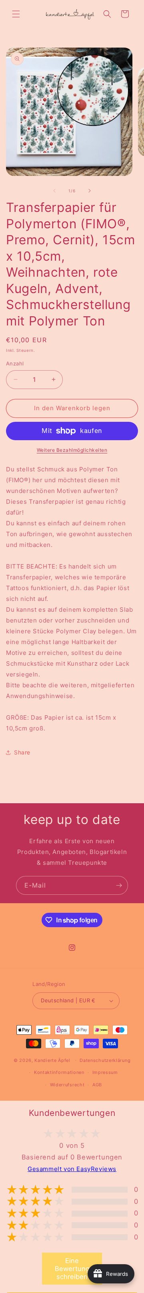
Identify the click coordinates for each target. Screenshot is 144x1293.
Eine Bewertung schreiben (72, 1269)
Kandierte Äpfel (52, 1060)
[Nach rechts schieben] (89, 191)
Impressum (105, 1072)
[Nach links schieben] (54, 191)
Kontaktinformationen (59, 1072)
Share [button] (22, 752)
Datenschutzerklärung (105, 1060)
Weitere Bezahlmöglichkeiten (72, 450)
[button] (16, 14)
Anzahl (15, 363)
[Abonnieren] (119, 885)
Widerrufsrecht (67, 1084)
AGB (97, 1084)
